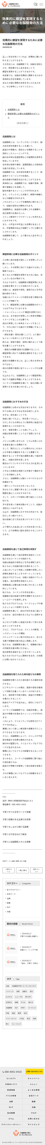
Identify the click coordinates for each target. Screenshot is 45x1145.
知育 (18, 991)
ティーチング (16, 1024)
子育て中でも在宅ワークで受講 (16, 811)
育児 (28, 1018)
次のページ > (36, 870)
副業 (17, 861)
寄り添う (28, 997)
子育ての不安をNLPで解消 (14, 834)
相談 (13, 1013)
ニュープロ (18, 997)
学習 (7, 1013)
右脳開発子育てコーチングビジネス (24, 986)
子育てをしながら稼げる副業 (15, 826)
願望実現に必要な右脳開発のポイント (24, 115)
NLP (21, 861)
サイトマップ (34, 1124)
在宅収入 (9, 1002)
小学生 (22, 1018)
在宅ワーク (6, 861)
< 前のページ (8, 870)
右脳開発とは (14, 109)
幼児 (25, 1013)
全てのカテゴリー (14, 889)
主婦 (13, 861)
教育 (19, 1013)
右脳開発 (9, 1008)
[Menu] (41, 4)
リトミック (10, 991)
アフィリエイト (11, 1018)
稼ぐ (7, 1024)
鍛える (30, 1002)
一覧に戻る (22, 870)
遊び (31, 991)
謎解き (24, 991)
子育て (23, 1008)
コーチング (32, 1008)
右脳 (24, 861)
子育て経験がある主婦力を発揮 (16, 819)
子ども (23, 1002)
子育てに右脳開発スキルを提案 (16, 841)
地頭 (34, 1018)
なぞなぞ (9, 997)
